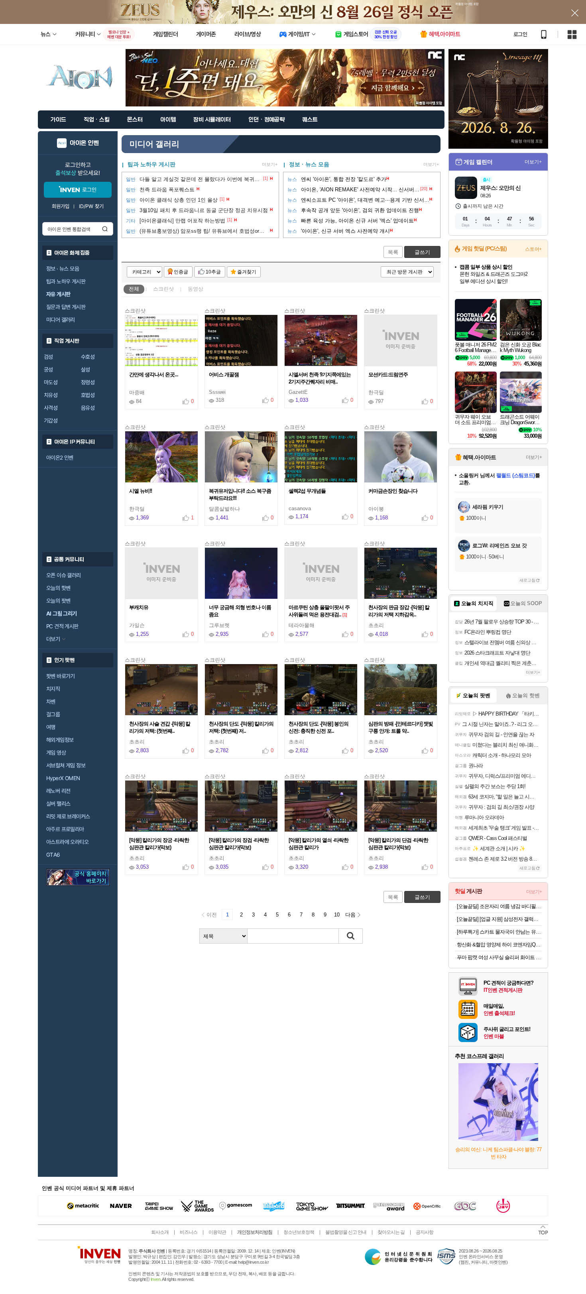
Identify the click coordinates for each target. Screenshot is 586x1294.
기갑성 (50, 420)
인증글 (181, 272)
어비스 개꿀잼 (224, 375)
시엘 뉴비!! (141, 491)
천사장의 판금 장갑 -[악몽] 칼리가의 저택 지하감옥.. (398, 611)
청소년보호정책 (298, 1232)
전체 (134, 289)
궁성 (48, 369)
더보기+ (269, 164)
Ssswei (217, 392)
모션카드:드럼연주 (388, 375)
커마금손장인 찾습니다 (393, 491)
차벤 (50, 701)
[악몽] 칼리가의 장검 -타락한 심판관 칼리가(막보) (239, 843)
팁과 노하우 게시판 (65, 281)
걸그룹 (53, 714)
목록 (393, 252)
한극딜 (376, 392)
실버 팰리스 (58, 803)
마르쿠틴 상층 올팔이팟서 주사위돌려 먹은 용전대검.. (319, 611)
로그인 (520, 34)
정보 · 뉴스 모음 (309, 164)
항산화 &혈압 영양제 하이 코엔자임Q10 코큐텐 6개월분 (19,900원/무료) (499, 945)
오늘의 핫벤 (58, 588)
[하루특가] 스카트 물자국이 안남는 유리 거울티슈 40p (499, 932)
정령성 (87, 382)
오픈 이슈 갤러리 (63, 575)
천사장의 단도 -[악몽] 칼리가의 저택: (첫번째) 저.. (241, 727)
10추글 (213, 272)
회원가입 (60, 206)
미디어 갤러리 (60, 320)
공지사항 (424, 1232)
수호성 (87, 357)
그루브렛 (219, 625)
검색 (105, 228)
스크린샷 (163, 289)
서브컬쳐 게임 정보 (65, 765)
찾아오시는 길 (391, 1232)
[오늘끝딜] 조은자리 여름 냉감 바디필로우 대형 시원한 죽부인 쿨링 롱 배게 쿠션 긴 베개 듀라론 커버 (499, 906)
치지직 (53, 689)
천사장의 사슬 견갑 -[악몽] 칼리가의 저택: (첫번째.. (159, 727)
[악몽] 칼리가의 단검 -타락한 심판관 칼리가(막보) (398, 843)
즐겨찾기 (246, 272)
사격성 (50, 408)
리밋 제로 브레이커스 (68, 816)
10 (337, 915)
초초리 (376, 625)
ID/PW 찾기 (91, 206)
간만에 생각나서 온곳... (154, 375)
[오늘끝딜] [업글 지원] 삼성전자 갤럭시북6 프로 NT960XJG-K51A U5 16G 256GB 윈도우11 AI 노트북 (499, 919)
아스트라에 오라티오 (67, 842)
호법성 (87, 395)
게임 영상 (56, 752)
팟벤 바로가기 (60, 676)
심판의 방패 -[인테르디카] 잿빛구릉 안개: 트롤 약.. (400, 727)
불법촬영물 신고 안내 (345, 1232)
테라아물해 (302, 625)
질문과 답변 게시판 (65, 307)
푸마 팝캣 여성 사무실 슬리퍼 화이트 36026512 (499, 957)
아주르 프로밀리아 (65, 829)
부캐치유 (139, 607)
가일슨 (137, 625)
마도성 (50, 382)
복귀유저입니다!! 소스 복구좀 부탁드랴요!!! (240, 494)
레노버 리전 (58, 791)
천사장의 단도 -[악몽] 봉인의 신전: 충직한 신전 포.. (318, 727)
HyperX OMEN (63, 778)
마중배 (137, 392)
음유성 (87, 408)
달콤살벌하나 (224, 509)
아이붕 (376, 509)
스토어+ (533, 249)
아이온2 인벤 (59, 457)
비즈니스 (188, 1232)
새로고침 (527, 580)
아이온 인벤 (84, 143)
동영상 (195, 289)
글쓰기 (422, 252)
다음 (350, 915)
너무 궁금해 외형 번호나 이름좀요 (240, 611)
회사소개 (160, 1232)
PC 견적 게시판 (62, 626)
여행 (50, 727)
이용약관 (217, 1232)
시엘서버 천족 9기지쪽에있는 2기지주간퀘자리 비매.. (320, 378)
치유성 (50, 395)
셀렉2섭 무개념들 (308, 491)
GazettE (298, 392)
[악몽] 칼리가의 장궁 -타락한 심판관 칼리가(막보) (159, 843)
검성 (48, 357)
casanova (300, 508)
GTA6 (53, 855)
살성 (85, 369)
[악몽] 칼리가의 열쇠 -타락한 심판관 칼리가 (318, 843)
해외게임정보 (59, 740)
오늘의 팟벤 (58, 601)
